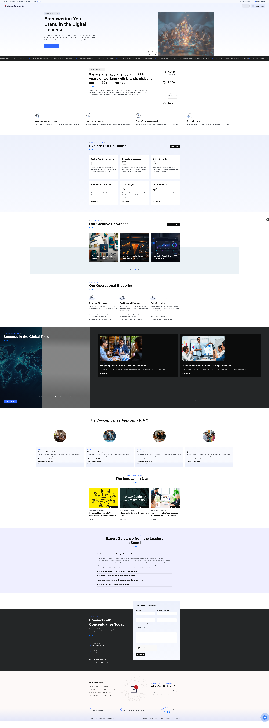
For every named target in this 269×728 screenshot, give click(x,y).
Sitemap (145, 718)
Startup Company (96, 253)
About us (5, 1)
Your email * (160, 617)
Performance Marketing (109, 689)
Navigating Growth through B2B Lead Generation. (123, 366)
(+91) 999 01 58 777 (259, 6)
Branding (105, 686)
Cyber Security (160, 159)
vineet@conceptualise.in (99, 652)
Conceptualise (110, 718)
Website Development (95, 692)
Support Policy (153, 718)
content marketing (124, 510)
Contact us (28, 1)
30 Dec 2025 (145, 507)
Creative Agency (158, 253)
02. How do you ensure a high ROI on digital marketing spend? (118, 571)
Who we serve (156, 6)
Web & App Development (102, 159)
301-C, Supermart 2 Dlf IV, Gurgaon (134, 710)
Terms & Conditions (165, 718)
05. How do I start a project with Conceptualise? (113, 584)
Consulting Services (131, 159)
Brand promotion (92, 510)
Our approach (20, 1)
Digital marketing (154, 510)
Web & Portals (143, 6)
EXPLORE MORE (94, 175)
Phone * (138, 617)
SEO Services (107, 695)
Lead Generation (93, 689)
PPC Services (107, 692)
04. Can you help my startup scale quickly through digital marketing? (120, 580)
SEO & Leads (117, 6)
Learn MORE (102, 373)
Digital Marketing (93, 695)
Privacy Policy (176, 718)
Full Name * (138, 610)
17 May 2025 (176, 507)
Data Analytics (129, 185)
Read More (91, 519)
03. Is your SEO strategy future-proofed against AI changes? (117, 575)
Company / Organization (163, 610)
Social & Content (130, 6)
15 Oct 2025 (114, 507)
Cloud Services (160, 185)
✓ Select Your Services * (142, 623)
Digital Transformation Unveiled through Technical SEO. (208, 366)
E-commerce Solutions (102, 185)
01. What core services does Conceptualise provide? (114, 554)
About (107, 6)
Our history (12, 1)
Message (138, 631)
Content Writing (93, 686)
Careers (36, 1)
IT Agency (126, 252)
